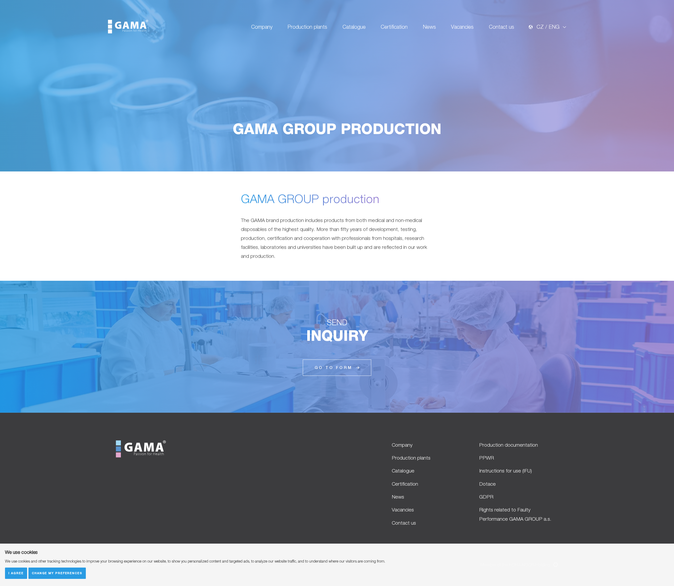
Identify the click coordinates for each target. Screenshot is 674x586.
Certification (394, 27)
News (429, 27)
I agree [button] (15, 573)
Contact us (501, 27)
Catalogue (354, 27)
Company (261, 27)
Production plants (307, 27)
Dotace (487, 484)
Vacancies (462, 27)
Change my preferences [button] (57, 573)
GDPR (486, 497)
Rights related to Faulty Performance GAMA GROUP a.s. (515, 514)
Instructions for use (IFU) (505, 471)
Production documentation (508, 445)
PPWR (486, 458)
